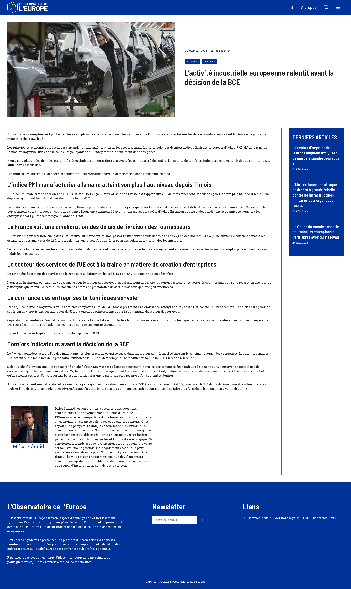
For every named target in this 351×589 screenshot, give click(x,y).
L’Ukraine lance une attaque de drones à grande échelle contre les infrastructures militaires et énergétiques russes (314, 195)
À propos (309, 7)
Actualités (192, 61)
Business (209, 61)
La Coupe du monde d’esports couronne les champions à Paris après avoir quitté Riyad (315, 231)
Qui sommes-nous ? (257, 518)
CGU (306, 518)
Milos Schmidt (220, 50)
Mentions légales (286, 518)
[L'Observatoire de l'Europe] (27, 7)
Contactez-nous (324, 518)
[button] (326, 7)
